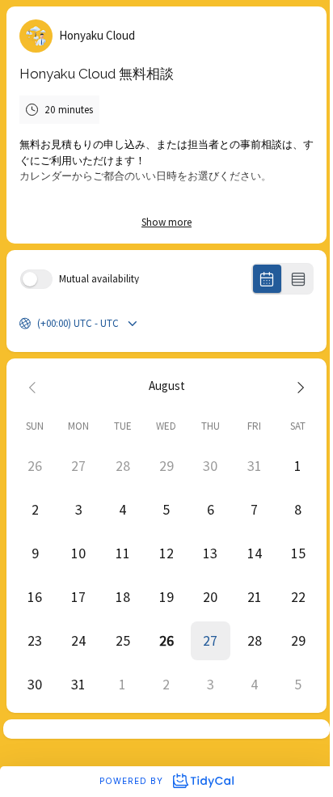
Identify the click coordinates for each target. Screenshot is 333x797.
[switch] (36, 279)
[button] (210, 641)
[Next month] (298, 386)
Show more (166, 222)
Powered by (132, 781)
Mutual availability (99, 278)
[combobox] (38, 324)
